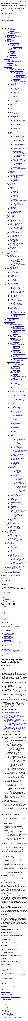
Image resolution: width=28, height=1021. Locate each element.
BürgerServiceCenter (14, 412)
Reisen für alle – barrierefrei (19, 562)
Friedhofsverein (16, 456)
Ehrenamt (12, 187)
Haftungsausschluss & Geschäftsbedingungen (18, 304)
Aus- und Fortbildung (21, 483)
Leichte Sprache (16, 167)
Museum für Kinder (17, 127)
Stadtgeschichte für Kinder (19, 120)
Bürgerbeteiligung (11, 40)
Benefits (11, 519)
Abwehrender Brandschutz (19, 478)
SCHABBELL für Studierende (20, 142)
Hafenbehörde (16, 462)
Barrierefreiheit (13, 286)
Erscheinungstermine (14, 44)
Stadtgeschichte (19, 152)
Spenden (15, 229)
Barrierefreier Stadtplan (18, 290)
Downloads (15, 402)
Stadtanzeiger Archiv (14, 43)
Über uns (12, 363)
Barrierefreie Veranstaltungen (19, 291)
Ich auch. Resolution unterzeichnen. (20, 396)
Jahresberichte (16, 366)
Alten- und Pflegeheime (15, 211)
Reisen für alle (13, 534)
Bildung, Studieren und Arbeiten (17, 243)
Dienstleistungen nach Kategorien (14, 61)
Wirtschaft (9, 522)
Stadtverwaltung (10, 403)
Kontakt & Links (17, 203)
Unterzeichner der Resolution (20, 398)
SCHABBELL (13, 135)
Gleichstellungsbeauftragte (19, 364)
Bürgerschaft (10, 323)
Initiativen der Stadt (14, 503)
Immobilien (12, 33)
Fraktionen (15, 332)
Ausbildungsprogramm (18, 516)
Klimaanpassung (16, 80)
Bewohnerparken (17, 422)
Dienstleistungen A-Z (12, 60)
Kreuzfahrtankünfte (17, 263)
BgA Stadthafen (16, 463)
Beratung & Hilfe (14, 239)
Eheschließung (16, 427)
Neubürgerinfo (13, 237)
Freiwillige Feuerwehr (21, 486)
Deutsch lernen (13, 244)
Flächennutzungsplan (18, 85)
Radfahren (12, 216)
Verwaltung (12, 545)
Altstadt (11, 270)
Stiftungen (12, 231)
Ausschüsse (15, 334)
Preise (14, 460)
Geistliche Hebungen (17, 225)
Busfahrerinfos (16, 306)
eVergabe (12, 31)
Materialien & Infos (14, 386)
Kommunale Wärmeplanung (19, 81)
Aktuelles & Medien (8, 28)
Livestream (12, 335)
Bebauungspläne (16, 87)
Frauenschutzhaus (17, 371)
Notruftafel (12, 53)
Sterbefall (15, 431)
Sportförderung (16, 201)
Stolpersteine (16, 375)
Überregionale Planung (15, 97)
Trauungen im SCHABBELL (20, 160)
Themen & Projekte (14, 372)
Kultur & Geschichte (11, 133)
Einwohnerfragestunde (18, 339)
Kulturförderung (13, 173)
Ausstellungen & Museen (16, 278)
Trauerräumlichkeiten (18, 447)
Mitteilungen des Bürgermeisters (16, 346)
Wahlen (8, 524)
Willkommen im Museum (18, 136)
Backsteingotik (16, 177)
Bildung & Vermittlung (18, 159)
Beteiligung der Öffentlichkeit (14, 36)
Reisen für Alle (16, 288)
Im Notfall (15, 494)
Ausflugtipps (13, 279)
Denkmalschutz (13, 99)
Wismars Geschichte (14, 555)
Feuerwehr (12, 51)
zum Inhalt (6, 17)
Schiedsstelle (13, 504)
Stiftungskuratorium (17, 228)
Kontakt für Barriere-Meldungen (14, 569)
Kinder (14, 428)
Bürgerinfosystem (14, 343)
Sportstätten (15, 195)
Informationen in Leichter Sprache (18, 565)
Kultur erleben (16, 311)
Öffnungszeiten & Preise (18, 144)
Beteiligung (12, 338)
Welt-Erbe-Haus (19, 73)
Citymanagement (14, 523)
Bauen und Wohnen (14, 424)
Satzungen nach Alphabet (19, 408)
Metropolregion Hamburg (19, 83)
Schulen (11, 108)
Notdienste (9, 49)
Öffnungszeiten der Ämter (7, 594)
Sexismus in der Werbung (19, 379)
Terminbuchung (4, 597)
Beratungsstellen (16, 370)
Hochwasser (12, 52)
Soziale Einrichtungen (15, 212)
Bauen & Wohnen (11, 68)
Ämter (11, 546)
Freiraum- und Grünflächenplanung (17, 93)
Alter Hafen (12, 271)
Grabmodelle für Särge (21, 439)
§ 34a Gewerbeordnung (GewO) (11, 712)
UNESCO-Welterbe (17, 72)
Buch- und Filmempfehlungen (20, 388)
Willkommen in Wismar (12, 233)
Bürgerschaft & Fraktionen (16, 324)
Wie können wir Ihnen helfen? (8, 624)
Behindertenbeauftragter (18, 360)
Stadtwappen (13, 221)
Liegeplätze (15, 459)
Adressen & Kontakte (12, 65)
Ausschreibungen (11, 29)
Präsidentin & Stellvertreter (19, 331)
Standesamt (12, 426)
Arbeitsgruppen (16, 340)
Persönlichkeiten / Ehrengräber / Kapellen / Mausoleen (20, 450)
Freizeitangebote (13, 207)
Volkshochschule (14, 115)
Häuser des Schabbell (21, 153)
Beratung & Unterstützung (16, 368)
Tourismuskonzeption (12, 319)
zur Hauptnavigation (8, 20)
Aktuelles (15, 145)
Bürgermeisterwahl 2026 (15, 527)
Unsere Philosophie (14, 507)
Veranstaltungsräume (14, 267)
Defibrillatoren (13, 55)
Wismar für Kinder (14, 119)
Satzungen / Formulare (18, 454)
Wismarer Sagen (16, 128)
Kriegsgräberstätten (17, 448)
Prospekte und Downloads (13, 318)
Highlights (15, 316)
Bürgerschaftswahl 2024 (15, 530)
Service (8, 284)
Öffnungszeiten (13, 549)
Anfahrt (11, 551)
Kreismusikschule (14, 116)
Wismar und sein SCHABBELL (19, 122)
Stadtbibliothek (13, 208)
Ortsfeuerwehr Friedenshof (22, 491)
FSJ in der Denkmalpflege (19, 165)
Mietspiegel (12, 104)
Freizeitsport (15, 189)
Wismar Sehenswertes (12, 268)
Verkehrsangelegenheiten (15, 495)
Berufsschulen (13, 112)
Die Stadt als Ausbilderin (18, 511)
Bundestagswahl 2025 (15, 528)
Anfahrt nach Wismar (15, 295)
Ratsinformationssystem (15, 336)
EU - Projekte (10, 56)
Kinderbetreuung (14, 131)
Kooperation (18, 156)
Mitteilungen (16, 464)
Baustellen (9, 39)
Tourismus (6, 252)
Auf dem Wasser (13, 280)
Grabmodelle (16, 438)
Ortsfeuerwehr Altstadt (22, 488)
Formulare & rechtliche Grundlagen (18, 205)
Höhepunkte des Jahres (15, 258)
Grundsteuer (15, 500)
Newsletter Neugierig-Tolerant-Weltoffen (10, 997)
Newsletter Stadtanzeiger (6, 994)
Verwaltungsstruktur (14, 406)
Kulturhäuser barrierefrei (18, 287)
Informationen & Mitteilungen (17, 344)
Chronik (14, 181)
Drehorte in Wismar (14, 283)
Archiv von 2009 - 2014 (18, 352)
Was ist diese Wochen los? (19, 314)
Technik (17, 484)
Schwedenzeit (16, 180)
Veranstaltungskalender (15, 256)
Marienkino (15, 260)
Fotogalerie (15, 387)
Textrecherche (16, 351)
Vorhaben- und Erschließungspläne (17, 89)
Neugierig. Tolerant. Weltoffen (17, 391)
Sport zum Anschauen (18, 193)
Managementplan (20, 76)
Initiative (15, 392)
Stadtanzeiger (10, 41)
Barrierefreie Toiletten (18, 292)
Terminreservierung (11, 64)
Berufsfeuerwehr (16, 476)
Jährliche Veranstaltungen (19, 259)
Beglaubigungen (16, 423)
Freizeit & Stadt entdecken (19, 310)
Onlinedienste (10, 63)
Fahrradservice (13, 299)
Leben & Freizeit (11, 183)
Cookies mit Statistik (5, 15)
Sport (11, 188)
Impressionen (13, 274)
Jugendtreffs (12, 132)
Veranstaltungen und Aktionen (20, 400)
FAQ (11, 520)
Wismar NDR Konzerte (18, 262)
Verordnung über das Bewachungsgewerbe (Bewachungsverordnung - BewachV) (14, 714)
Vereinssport (15, 191)
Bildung (8, 107)
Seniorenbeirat (16, 359)
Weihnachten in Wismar (18, 266)
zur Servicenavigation (9, 23)
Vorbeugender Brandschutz (19, 481)
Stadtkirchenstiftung (17, 227)
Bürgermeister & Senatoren (16, 404)
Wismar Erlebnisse (11, 275)
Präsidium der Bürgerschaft (19, 330)
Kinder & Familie (14, 241)
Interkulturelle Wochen (18, 384)
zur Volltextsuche (8, 19)
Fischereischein (16, 420)
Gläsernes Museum (20, 155)
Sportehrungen (16, 199)
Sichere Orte (15, 374)
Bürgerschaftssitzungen (18, 326)
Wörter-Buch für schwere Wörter (17, 566)
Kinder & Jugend (11, 117)
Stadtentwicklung (17, 79)
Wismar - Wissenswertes (12, 217)
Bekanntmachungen (11, 35)
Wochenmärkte (13, 184)
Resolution (15, 394)
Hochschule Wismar (14, 113)
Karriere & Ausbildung (12, 506)
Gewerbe (12, 498)
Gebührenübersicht (17, 434)
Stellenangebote (13, 508)
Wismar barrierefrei (11, 532)
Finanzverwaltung (14, 499)
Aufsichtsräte (16, 342)
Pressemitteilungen (11, 37)
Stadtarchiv (12, 171)
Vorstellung (18, 470)
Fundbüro (15, 416)
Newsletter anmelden (17, 47)
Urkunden (15, 432)
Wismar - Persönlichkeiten (16, 223)
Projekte (14, 197)
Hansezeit (15, 179)
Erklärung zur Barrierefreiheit (13, 567)
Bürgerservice (7, 59)
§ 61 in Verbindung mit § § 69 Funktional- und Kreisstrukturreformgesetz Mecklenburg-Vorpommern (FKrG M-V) (15, 725)
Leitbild (17, 472)
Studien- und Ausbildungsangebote (18, 515)
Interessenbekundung (15, 32)
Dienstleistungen (13, 547)
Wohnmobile (13, 298)
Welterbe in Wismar (20, 75)
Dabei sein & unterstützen (19, 161)
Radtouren (12, 282)
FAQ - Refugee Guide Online (17, 235)
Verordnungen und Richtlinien (20, 410)
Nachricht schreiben (5, 592)
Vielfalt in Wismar (14, 236)
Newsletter (12, 45)
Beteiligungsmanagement (15, 502)
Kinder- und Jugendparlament (20, 358)
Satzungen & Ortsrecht (15, 407)
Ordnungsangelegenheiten (16, 496)
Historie (17, 474)
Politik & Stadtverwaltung (10, 322)
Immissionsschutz (14, 100)
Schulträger (12, 109)
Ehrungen (12, 219)
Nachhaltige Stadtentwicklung (17, 71)
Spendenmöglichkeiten (15, 232)
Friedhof (12, 435)
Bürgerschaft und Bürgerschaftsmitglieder (18, 328)
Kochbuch (12, 250)
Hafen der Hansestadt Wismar (17, 458)
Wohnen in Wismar (14, 103)
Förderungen (13, 111)
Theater (11, 172)
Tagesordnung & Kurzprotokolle (16, 349)
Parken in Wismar (14, 296)
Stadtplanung (13, 84)
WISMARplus (10, 254)
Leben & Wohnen (14, 240)
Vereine (11, 185)
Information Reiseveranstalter (16, 300)
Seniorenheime (13, 213)
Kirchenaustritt (16, 430)
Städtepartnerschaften (15, 220)
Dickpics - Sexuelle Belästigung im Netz (17, 381)
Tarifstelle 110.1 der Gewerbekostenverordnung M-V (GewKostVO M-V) (15, 717)
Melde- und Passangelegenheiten (17, 414)
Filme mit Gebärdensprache (19, 168)
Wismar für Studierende (15, 308)
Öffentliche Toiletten (14, 307)
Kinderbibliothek (17, 124)
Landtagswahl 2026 (14, 526)
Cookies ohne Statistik (6, 13)
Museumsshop (16, 157)
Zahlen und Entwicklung (18, 452)
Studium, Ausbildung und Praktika (18, 510)
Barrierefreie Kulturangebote (16, 175)
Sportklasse (15, 192)
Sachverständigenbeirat (21, 77)
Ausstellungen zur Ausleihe (19, 390)
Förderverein (19, 163)
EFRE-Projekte (13, 57)
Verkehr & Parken (11, 215)
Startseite (6, 648)
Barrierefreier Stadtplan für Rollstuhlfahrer (16, 537)
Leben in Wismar (8, 67)
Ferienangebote (13, 129)
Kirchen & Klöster (14, 272)
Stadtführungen (13, 276)
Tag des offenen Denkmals (19, 264)
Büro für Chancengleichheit (13, 362)
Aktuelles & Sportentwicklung (20, 200)
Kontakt (11, 294)
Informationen (19, 125)
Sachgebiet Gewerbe (9, 942)
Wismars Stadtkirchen (15, 224)
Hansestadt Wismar (10, 575)
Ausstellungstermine (17, 147)
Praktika (14, 518)
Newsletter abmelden (17, 48)
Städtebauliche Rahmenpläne (19, 91)
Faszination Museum (17, 151)
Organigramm (19, 471)
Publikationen (13, 105)
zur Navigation (7, 21)
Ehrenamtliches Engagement (16, 245)
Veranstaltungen (13, 247)
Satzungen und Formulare (16, 101)
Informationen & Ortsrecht (19, 354)
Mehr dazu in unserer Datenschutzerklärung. (12, 10)
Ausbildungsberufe (17, 512)
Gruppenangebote (17, 302)
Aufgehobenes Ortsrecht (18, 411)
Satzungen (12, 554)
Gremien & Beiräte (14, 356)
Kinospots (15, 383)
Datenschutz (15, 355)
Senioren (9, 209)
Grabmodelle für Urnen (21, 440)
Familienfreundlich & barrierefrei (21, 138)
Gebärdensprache (11, 542)
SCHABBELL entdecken (19, 312)
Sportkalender (16, 196)
